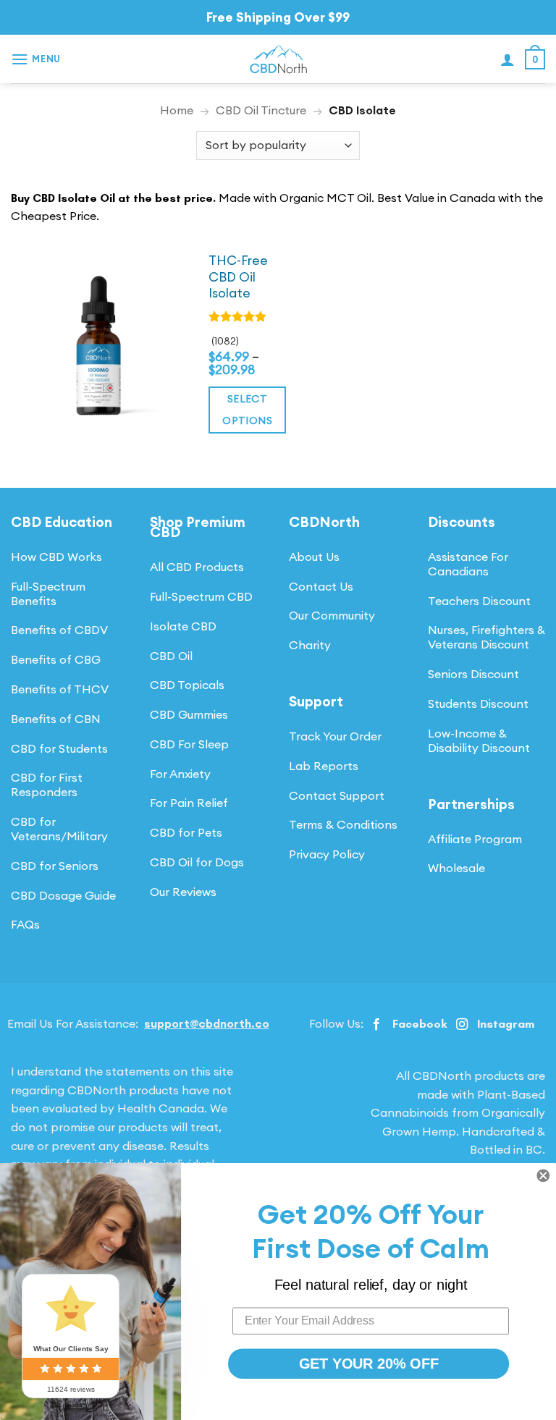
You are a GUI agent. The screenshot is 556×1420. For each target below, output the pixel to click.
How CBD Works (56, 556)
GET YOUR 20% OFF (369, 1364)
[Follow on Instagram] (462, 1024)
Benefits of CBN (56, 718)
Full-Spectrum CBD (201, 596)
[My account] (507, 59)
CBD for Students (59, 748)
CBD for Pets (186, 832)
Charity (310, 645)
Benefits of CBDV (59, 629)
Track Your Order (335, 736)
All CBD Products (197, 566)
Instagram (505, 1024)
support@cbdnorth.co (206, 1023)
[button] (36, 59)
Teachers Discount (479, 600)
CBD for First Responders (47, 784)
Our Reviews (183, 891)
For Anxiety (180, 773)
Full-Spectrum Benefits (48, 593)
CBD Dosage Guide (63, 895)
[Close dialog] (543, 1175)
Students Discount (478, 703)
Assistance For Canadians (468, 563)
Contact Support (336, 795)
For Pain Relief (189, 802)
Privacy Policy (327, 854)
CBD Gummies (189, 714)
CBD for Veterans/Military (59, 828)
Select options (247, 410)
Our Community (332, 615)
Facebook (419, 1024)
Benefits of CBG (56, 659)
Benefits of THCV (60, 689)
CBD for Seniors (54, 865)
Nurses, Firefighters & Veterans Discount (486, 636)
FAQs (25, 924)
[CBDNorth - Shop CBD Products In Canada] (278, 59)
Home (176, 110)
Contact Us (321, 586)
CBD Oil (171, 655)
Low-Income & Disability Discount (479, 740)
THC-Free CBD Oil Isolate (238, 277)
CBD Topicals (187, 684)
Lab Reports (323, 765)
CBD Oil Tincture (261, 110)
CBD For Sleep (189, 744)
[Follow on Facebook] (376, 1024)
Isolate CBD (183, 626)
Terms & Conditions (343, 824)
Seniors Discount (473, 674)
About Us (314, 556)
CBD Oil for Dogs (197, 862)
